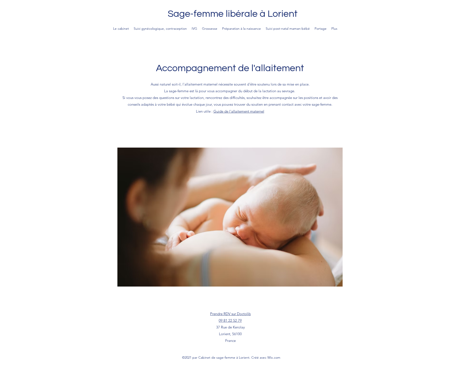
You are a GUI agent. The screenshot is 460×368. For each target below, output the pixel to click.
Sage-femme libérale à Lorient (233, 14)
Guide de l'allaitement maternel (238, 111)
